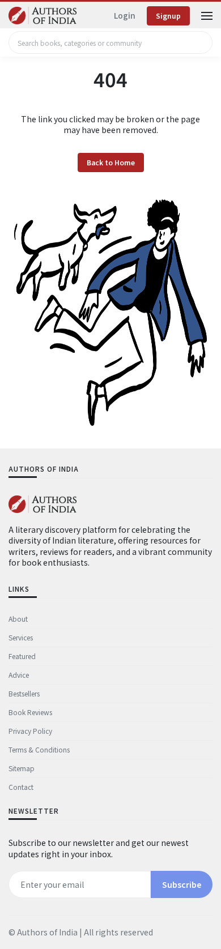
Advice (18, 674)
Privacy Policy (30, 731)
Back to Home (111, 162)
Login (124, 15)
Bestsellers (24, 693)
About (18, 618)
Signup (168, 15)
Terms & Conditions (39, 749)
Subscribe (181, 884)
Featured (22, 656)
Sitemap (21, 768)
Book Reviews (30, 712)
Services (20, 637)
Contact (20, 787)
